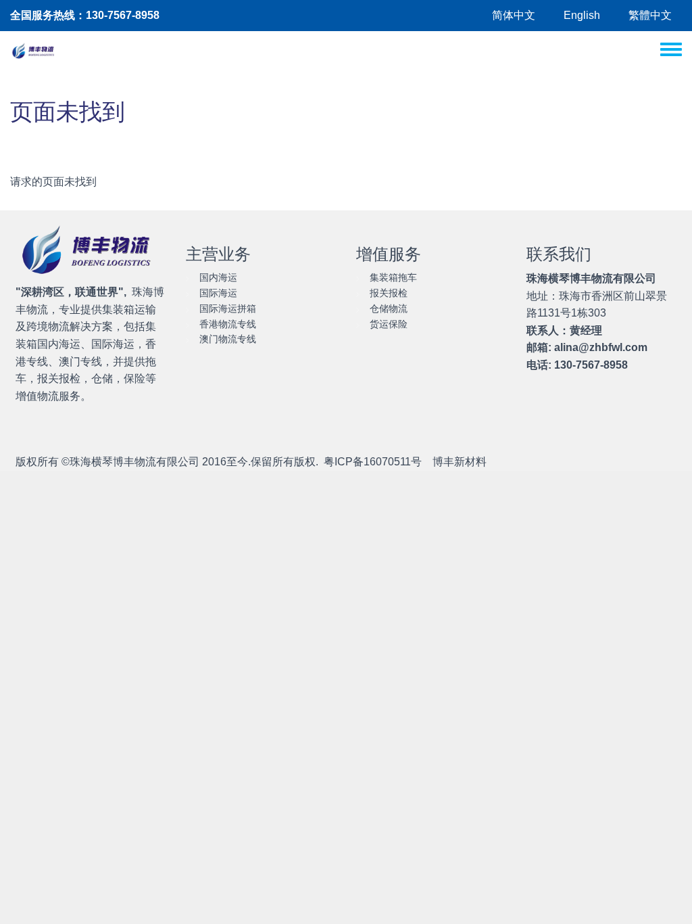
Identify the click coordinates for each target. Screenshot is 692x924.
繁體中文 (650, 15)
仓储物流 (388, 308)
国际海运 (218, 292)
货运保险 (388, 324)
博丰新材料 (459, 461)
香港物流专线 (227, 324)
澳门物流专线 (227, 338)
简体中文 (513, 15)
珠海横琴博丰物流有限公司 (134, 461)
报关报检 (388, 292)
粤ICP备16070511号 (373, 461)
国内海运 (218, 277)
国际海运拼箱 (227, 308)
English (582, 15)
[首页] (34, 51)
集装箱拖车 (393, 277)
